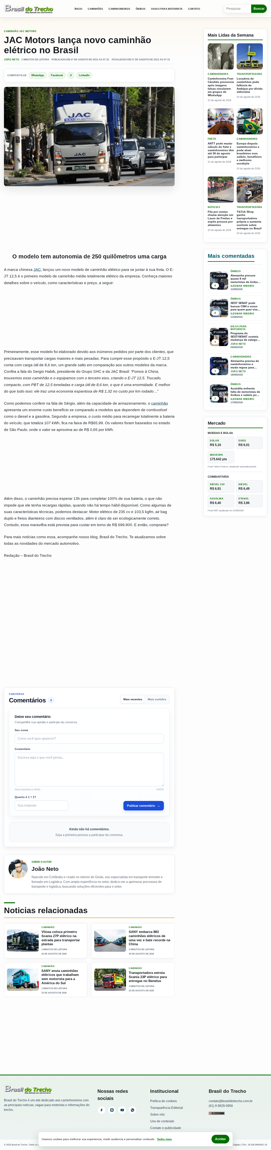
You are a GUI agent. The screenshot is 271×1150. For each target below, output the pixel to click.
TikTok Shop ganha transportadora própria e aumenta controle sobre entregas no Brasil (249, 220)
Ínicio (78, 9)
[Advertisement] (89, 219)
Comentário (22, 749)
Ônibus (140, 9)
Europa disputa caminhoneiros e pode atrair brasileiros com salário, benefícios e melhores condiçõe (249, 153)
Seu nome (21, 730)
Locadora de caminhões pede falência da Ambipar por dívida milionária (249, 85)
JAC (37, 270)
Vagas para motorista (167, 9)
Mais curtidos (157, 699)
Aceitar (220, 1139)
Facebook (57, 75)
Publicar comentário (143, 805)
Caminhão (11, 31)
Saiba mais (164, 1139)
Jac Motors (28, 31)
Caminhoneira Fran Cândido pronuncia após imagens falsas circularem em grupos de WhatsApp (221, 87)
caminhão (159, 403)
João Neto (11, 59)
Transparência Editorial (166, 1107)
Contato (194, 9)
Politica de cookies (163, 1101)
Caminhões (95, 9)
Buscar (259, 8)
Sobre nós (157, 1114)
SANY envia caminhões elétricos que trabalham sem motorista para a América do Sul (60, 977)
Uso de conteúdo (162, 1121)
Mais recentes (132, 699)
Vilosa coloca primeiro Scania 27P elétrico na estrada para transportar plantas (60, 938)
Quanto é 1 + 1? (25, 797)
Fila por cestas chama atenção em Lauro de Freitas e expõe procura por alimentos (220, 218)
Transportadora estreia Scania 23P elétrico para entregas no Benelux (148, 977)
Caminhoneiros (119, 9)
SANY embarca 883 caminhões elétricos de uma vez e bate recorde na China (149, 938)
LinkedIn (84, 75)
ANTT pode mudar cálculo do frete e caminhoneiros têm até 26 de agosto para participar (221, 150)
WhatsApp (37, 75)
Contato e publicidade (165, 1128)
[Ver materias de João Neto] (18, 874)
